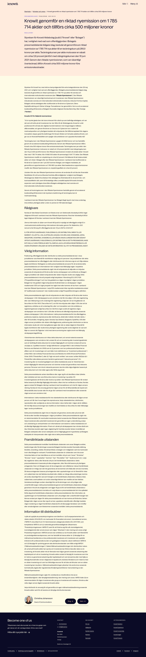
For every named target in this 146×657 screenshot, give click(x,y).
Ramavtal (87, 638)
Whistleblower (40, 651)
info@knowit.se (63, 627)
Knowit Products (118, 638)
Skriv (81, 601)
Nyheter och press (39, 11)
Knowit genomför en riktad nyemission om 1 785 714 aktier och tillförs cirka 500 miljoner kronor (79, 11)
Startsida (27, 11)
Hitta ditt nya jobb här (17, 632)
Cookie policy (11, 651)
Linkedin (119, 651)
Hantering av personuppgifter (26, 651)
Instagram (135, 651)
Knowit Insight (117, 634)
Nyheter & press (89, 631)
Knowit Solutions (118, 624)
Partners (87, 634)
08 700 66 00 (63, 624)
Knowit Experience (119, 627)
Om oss (87, 624)
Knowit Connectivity (119, 631)
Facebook (127, 651)
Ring (69, 601)
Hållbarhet (88, 627)
